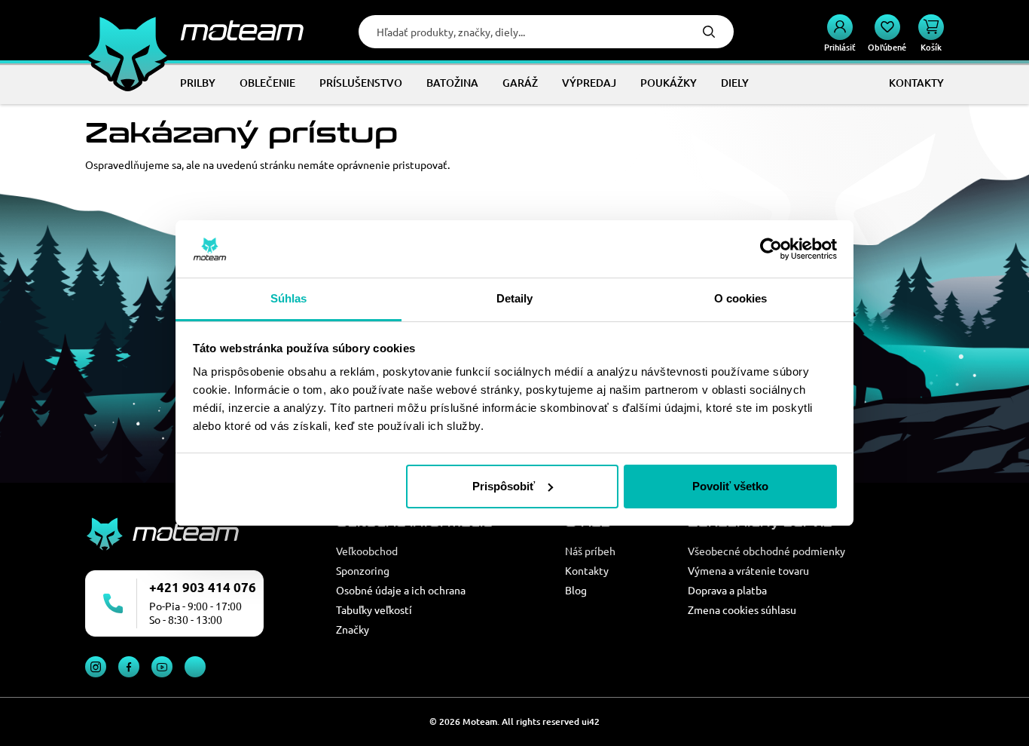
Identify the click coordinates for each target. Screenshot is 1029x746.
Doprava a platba (727, 590)
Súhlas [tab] (288, 298)
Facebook (128, 666)
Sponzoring (362, 570)
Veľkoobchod (367, 550)
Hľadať (709, 31)
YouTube (162, 666)
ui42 (591, 721)
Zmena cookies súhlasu (742, 609)
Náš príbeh (590, 550)
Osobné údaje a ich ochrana (401, 590)
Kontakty (587, 570)
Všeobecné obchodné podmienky (766, 550)
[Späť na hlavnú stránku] (194, 30)
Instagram (95, 666)
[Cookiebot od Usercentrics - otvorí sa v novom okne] (771, 249)
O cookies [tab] (741, 298)
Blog (576, 590)
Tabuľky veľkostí (374, 609)
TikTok (195, 666)
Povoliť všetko (730, 486)
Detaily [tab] (514, 298)
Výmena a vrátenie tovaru (748, 570)
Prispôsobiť (503, 486)
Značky (352, 629)
